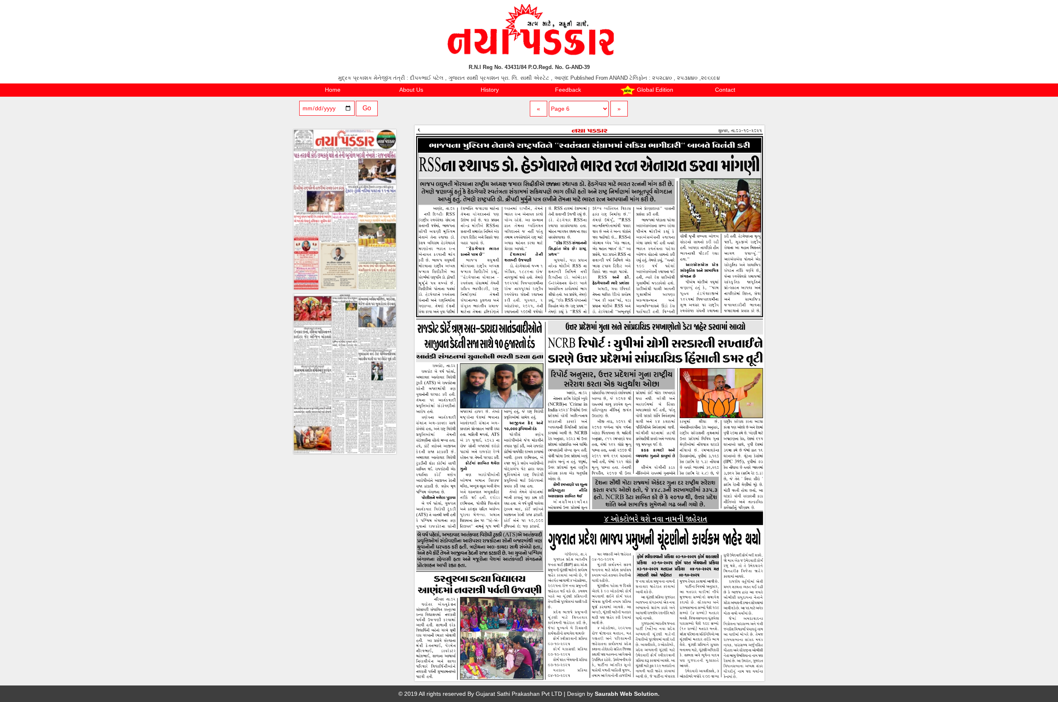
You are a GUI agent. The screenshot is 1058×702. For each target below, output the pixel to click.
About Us (411, 89)
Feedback (568, 89)
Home (333, 89)
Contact (725, 89)
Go (366, 108)
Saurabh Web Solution (626, 693)
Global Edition (654, 89)
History (490, 89)
